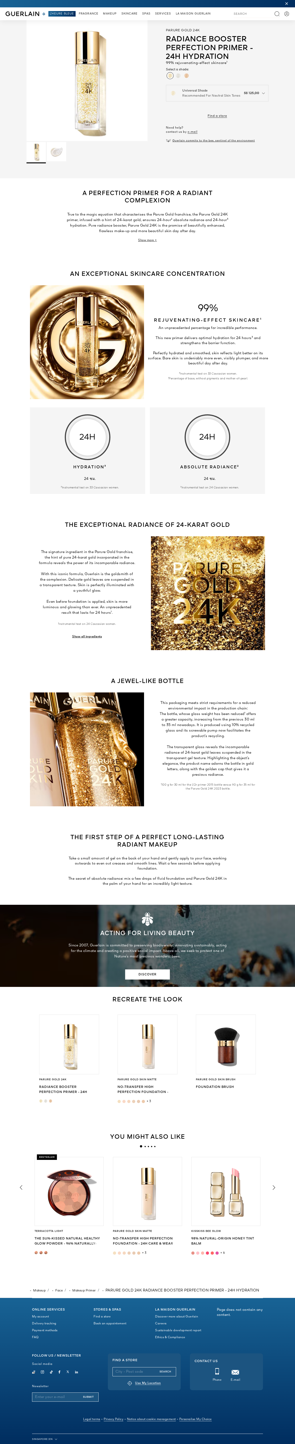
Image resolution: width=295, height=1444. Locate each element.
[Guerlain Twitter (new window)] (67, 1372)
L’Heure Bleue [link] (62, 13)
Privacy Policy (113, 1419)
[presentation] (141, 1146)
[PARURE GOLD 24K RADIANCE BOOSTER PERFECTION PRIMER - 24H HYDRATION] (69, 1044)
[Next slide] (274, 1187)
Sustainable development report (178, 1330)
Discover (147, 974)
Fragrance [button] (89, 13)
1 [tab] (141, 1146)
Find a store (217, 116)
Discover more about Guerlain (176, 1316)
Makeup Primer (84, 1290)
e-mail (193, 131)
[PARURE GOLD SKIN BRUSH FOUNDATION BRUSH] (226, 1044)
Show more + (147, 240)
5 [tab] (154, 1146)
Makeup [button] (110, 13)
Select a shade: (177, 69)
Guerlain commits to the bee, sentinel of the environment (213, 140)
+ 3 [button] (149, 1101)
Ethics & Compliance (170, 1337)
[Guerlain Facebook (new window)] (60, 1372)
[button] (286, 3)
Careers (161, 1323)
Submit (88, 1397)
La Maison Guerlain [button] (193, 13)
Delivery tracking (44, 1323)
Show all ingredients (87, 636)
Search (165, 1372)
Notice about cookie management (151, 1419)
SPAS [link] (146, 13)
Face (59, 1290)
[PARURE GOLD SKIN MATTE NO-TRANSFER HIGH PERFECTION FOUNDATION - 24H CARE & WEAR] (147, 1044)
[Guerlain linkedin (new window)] (76, 1372)
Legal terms (91, 1419)
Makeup (39, 1290)
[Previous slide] (20, 1187)
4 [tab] (151, 1146)
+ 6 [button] (222, 1252)
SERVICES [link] (163, 13)
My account (40, 1316)
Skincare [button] (129, 13)
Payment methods (45, 1330)
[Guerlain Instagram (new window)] (42, 1372)
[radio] (170, 75)
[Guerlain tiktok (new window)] (51, 1372)
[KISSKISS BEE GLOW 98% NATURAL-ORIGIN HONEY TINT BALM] (225, 1191)
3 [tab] (148, 1146)
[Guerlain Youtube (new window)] (33, 1372)
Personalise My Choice (195, 1419)
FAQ (35, 1337)
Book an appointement (110, 1323)
